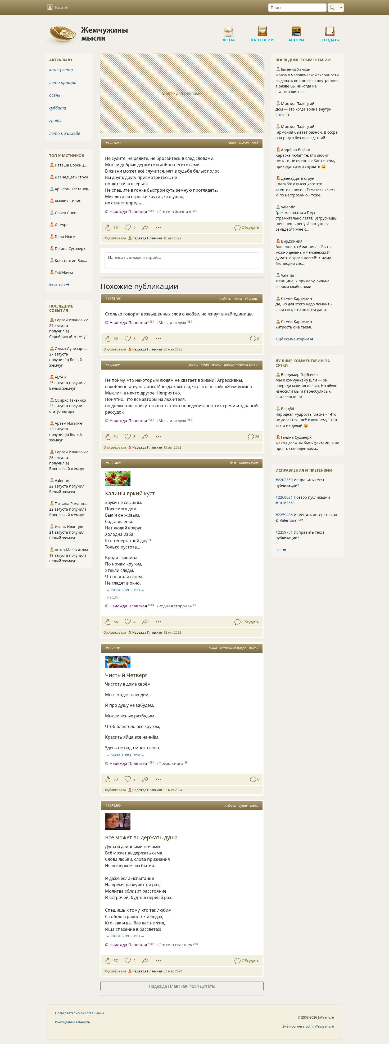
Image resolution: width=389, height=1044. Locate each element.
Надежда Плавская (128, 211)
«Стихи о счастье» (174, 944)
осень (54, 95)
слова (232, 143)
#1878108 (113, 298)
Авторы (296, 29)
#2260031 (284, 497)
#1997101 (113, 648)
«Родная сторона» (174, 605)
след (255, 143)
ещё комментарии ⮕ (294, 338)
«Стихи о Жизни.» (173, 211)
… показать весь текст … (125, 589)
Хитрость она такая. (293, 327)
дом (233, 463)
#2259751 (284, 532)
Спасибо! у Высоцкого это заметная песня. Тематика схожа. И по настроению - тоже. (306, 189)
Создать (330, 29)
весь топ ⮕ (59, 284)
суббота (57, 108)
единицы (251, 298)
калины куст (248, 463)
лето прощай (62, 82)
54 (116, 436)
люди (205, 365)
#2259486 (284, 514)
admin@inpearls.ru (320, 1026)
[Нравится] (107, 227)
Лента (228, 29)
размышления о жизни (241, 365)
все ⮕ (280, 549)
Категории (262, 29)
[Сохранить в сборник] (127, 227)
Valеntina (288, 520)
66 (116, 338)
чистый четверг (233, 648)
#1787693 (113, 143)
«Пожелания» (169, 763)
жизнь (193, 365)
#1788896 (113, 365)
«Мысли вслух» (171, 322)
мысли (244, 143)
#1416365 (284, 502)
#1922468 (113, 463)
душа (213, 648)
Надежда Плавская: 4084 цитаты (182, 986)
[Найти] (333, 7)
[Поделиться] (145, 227)
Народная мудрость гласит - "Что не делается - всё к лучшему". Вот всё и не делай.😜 (306, 420)
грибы (55, 121)
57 (116, 960)
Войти (61, 7)
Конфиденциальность (72, 1022)
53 (116, 779)
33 (116, 227)
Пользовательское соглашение (79, 1013)
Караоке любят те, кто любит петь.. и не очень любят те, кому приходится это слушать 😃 (305, 161)
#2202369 (284, 479)
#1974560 (113, 805)
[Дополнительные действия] (158, 227)
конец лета (61, 70)
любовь (225, 298)
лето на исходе (64, 133)
